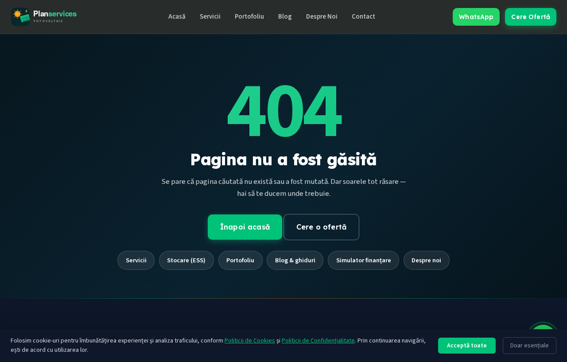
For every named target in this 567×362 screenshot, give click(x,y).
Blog (285, 16)
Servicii (210, 16)
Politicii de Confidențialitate (318, 340)
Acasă (177, 16)
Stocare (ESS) (186, 260)
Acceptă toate (467, 345)
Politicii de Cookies (250, 340)
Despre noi (426, 260)
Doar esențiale (529, 345)
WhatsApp (476, 17)
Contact (363, 16)
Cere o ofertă (321, 226)
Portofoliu (249, 16)
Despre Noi (322, 16)
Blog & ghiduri (295, 260)
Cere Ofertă (530, 17)
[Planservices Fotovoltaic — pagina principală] (50, 16)
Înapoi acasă (245, 226)
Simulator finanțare (363, 260)
